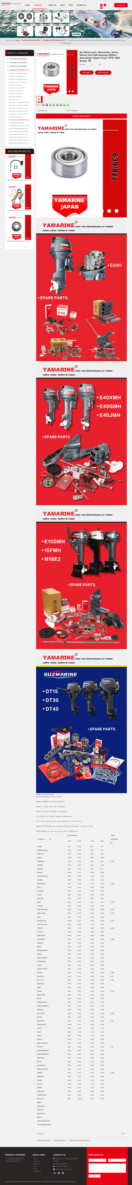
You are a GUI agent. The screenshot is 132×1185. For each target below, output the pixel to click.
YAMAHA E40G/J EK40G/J (17, 82)
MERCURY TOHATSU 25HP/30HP (20, 111)
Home (36, 1159)
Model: (40, 110)
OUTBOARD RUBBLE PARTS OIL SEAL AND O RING (20, 143)
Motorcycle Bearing (43, 1140)
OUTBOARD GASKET (16, 117)
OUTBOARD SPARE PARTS (19, 70)
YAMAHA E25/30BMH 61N (17, 79)
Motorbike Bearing (60, 1140)
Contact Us (121, 5)
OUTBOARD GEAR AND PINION (19, 128)
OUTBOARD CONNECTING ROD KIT (20, 137)
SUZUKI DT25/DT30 (15, 96)
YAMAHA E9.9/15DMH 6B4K (18, 73)
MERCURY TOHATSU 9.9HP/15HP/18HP (20, 108)
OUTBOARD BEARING (16, 123)
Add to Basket (103, 72)
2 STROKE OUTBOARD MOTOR (20, 59)
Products (36, 1163)
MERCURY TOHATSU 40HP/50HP (20, 114)
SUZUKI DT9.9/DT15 (16, 94)
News (35, 1166)
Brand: (69, 110)
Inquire (87, 72)
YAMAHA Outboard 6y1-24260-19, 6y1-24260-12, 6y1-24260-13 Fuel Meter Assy (19, 180)
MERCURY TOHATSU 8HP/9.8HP (20, 105)
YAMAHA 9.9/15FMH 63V (17, 76)
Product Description (81, 116)
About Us (37, 1161)
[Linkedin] (101, 7)
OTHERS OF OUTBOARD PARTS (20, 120)
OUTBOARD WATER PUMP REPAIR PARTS (20, 140)
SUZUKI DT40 (13, 99)
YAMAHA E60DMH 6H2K (17, 88)
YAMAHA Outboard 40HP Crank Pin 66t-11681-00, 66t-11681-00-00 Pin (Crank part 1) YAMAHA (19, 210)
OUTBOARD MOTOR (13, 1161)
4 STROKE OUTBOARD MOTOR (20, 63)
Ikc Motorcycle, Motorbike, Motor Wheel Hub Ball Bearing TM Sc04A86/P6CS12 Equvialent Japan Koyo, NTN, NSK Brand (19, 241)
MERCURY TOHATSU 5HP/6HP (19, 102)
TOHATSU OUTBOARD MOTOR (20, 66)
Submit (94, 1176)
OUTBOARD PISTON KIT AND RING (20, 134)
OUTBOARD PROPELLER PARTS (20, 131)
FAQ (35, 1168)
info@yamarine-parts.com (64, 1169)
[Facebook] (105, 5)
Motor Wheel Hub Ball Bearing (79, 1140)
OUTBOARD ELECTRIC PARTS (19, 126)
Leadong (67, 1181)
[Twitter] (101, 5)
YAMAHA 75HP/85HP (16, 91)
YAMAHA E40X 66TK (15, 85)
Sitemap (72, 1181)
